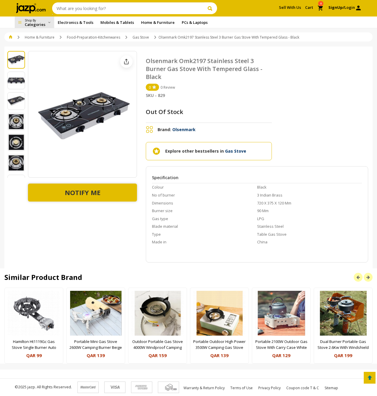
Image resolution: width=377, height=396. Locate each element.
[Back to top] (370, 378)
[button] (11, 37)
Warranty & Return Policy (204, 387)
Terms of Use (241, 387)
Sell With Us (290, 7)
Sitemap (331, 387)
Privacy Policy (269, 387)
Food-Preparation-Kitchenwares (93, 37)
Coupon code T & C (302, 387)
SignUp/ (336, 7)
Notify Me (82, 192)
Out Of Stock (164, 112)
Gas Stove (141, 37)
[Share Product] (126, 61)
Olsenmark (184, 129)
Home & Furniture (39, 37)
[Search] (210, 8)
